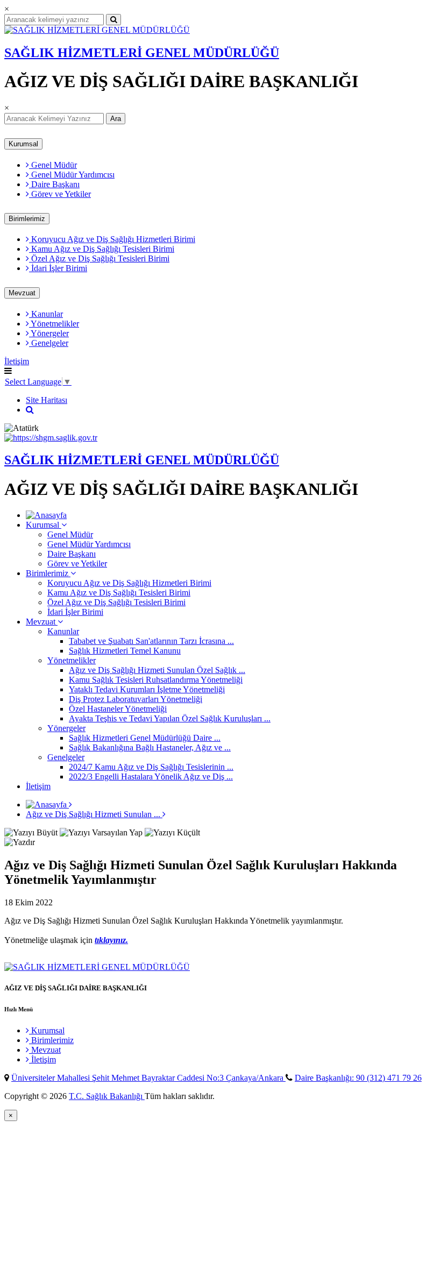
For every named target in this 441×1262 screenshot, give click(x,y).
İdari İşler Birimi (58, 268)
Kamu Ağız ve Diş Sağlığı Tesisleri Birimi (101, 248)
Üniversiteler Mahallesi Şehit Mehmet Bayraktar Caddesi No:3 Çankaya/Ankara (148, 1077)
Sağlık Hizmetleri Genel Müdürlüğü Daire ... (144, 737)
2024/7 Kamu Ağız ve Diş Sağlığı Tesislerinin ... (151, 766)
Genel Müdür (53, 164)
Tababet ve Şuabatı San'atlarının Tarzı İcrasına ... (151, 641)
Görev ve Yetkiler (60, 193)
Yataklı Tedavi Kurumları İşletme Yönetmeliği (147, 689)
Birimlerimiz (27, 219)
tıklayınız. (111, 940)
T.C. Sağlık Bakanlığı (107, 1096)
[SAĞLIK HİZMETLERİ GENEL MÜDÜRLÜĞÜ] (97, 29)
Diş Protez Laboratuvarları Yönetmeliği (135, 699)
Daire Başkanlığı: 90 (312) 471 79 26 (358, 1077)
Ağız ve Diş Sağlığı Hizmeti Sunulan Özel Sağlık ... (157, 670)
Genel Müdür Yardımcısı (72, 174)
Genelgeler (48, 343)
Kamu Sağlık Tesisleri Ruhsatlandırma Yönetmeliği (156, 679)
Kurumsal (23, 144)
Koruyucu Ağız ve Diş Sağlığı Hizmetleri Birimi (112, 239)
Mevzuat (22, 293)
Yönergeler (49, 333)
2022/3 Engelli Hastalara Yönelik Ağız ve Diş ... (151, 776)
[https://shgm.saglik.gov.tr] (50, 437)
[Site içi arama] (30, 409)
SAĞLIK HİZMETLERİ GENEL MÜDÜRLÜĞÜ (141, 53)
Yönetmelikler (54, 323)
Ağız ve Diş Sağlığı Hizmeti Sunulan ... (94, 814)
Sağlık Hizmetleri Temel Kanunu (125, 650)
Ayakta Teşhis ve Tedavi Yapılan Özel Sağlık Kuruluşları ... (170, 718)
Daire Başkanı (54, 184)
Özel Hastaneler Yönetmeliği (118, 708)
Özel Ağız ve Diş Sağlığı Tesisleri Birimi (99, 258)
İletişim (16, 361)
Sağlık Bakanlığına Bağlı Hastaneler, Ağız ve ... (150, 747)
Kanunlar (46, 313)
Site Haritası (46, 400)
